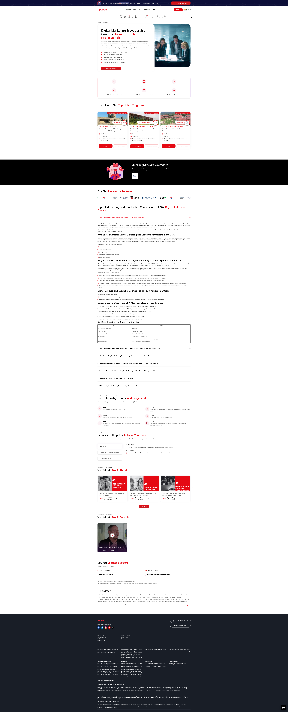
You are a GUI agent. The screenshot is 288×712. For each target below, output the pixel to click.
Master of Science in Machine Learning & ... (108, 671)
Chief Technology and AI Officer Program (131, 649)
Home (99, 22)
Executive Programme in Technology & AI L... (108, 666)
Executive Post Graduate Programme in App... (108, 672)
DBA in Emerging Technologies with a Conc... (108, 649)
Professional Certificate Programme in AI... (108, 669)
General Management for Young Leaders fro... (156, 663)
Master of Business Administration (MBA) (155, 649)
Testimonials (146, 9)
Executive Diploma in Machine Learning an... (108, 674)
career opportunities (131, 268)
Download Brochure (120, 146)
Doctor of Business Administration (106, 648)
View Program (105, 146)
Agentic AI (157, 18)
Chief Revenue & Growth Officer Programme (132, 657)
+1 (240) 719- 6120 (106, 574)
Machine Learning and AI (147, 18)
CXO (125, 18)
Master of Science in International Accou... (156, 665)
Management (165, 18)
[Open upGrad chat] (283, 707)
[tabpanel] (158, 449)
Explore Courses (111, 68)
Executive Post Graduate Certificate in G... (108, 663)
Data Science (135, 18)
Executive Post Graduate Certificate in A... (108, 665)
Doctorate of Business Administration (107, 651)
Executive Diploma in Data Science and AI (179, 649)
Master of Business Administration (153, 648)
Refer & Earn (136, 9)
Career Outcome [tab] (105, 458)
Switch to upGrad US (180, 3)
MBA (129, 18)
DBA (121, 18)
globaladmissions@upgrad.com (158, 574)
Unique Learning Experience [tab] (109, 452)
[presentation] (192, 487)
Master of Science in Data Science (177, 648)
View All (144, 506)
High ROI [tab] (102, 446)
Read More (187, 606)
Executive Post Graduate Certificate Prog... (179, 651)
